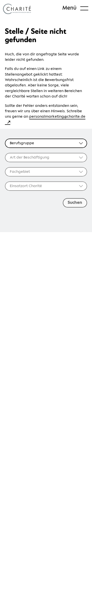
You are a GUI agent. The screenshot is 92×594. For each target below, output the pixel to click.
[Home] (17, 9)
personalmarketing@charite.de (57, 116)
